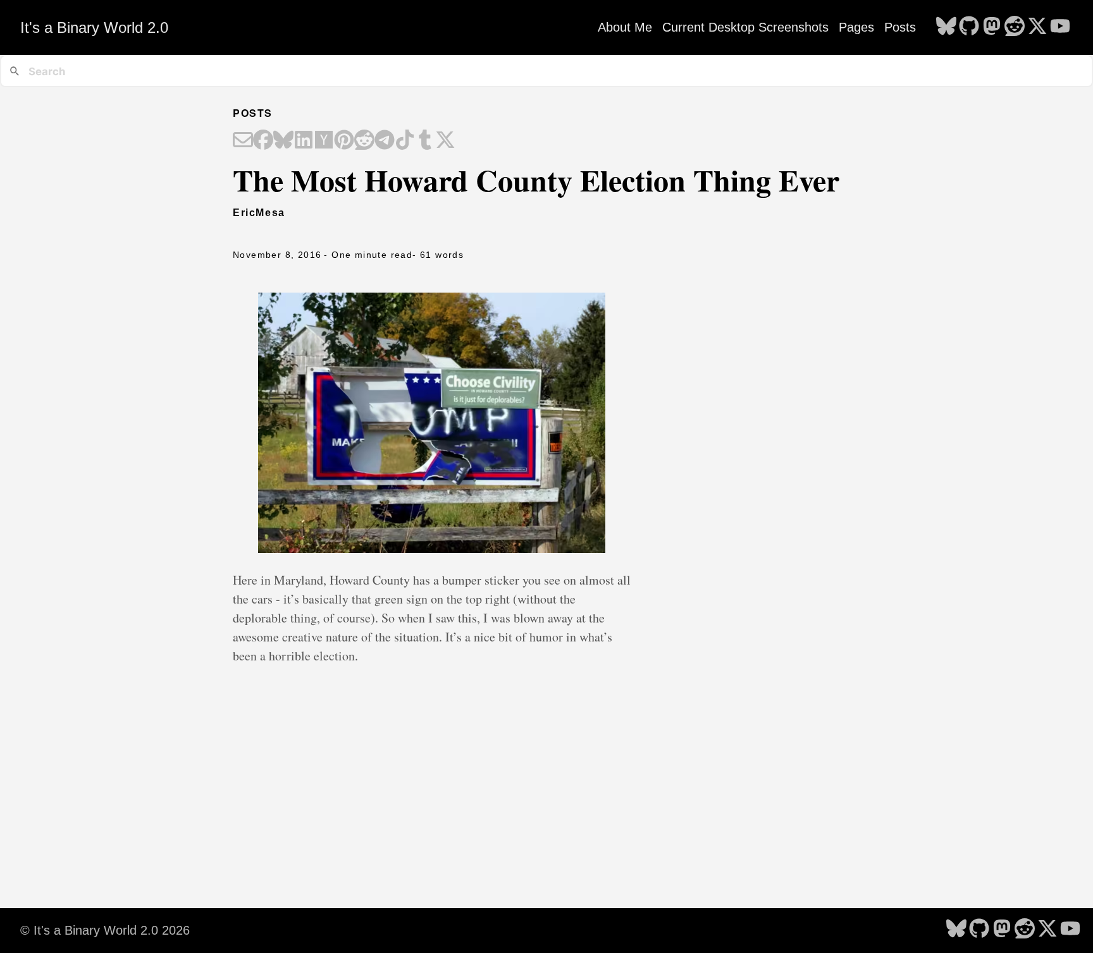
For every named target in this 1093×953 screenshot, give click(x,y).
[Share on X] (445, 141)
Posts (900, 27)
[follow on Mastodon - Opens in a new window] (992, 27)
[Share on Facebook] (263, 141)
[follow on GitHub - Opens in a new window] (969, 27)
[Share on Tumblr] (425, 141)
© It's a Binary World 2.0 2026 (105, 930)
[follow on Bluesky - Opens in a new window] (946, 27)
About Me (625, 27)
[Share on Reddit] (364, 141)
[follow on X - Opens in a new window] (1037, 27)
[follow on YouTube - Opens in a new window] (1060, 27)
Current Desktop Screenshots (745, 27)
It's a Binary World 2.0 (94, 27)
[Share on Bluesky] (283, 141)
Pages (856, 27)
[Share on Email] (243, 141)
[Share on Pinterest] (344, 141)
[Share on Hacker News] (324, 141)
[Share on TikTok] (405, 141)
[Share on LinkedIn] (303, 141)
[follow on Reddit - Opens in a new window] (1014, 27)
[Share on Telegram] (384, 141)
